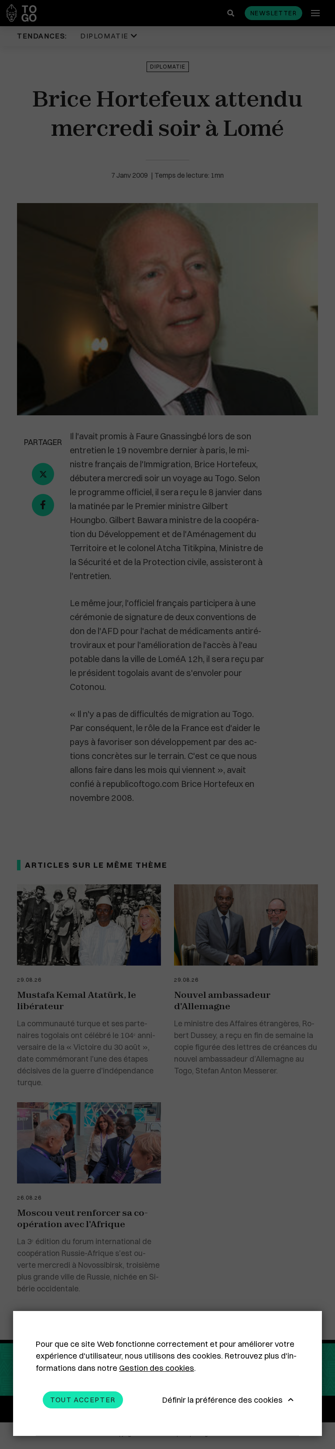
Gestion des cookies (156, 1368)
